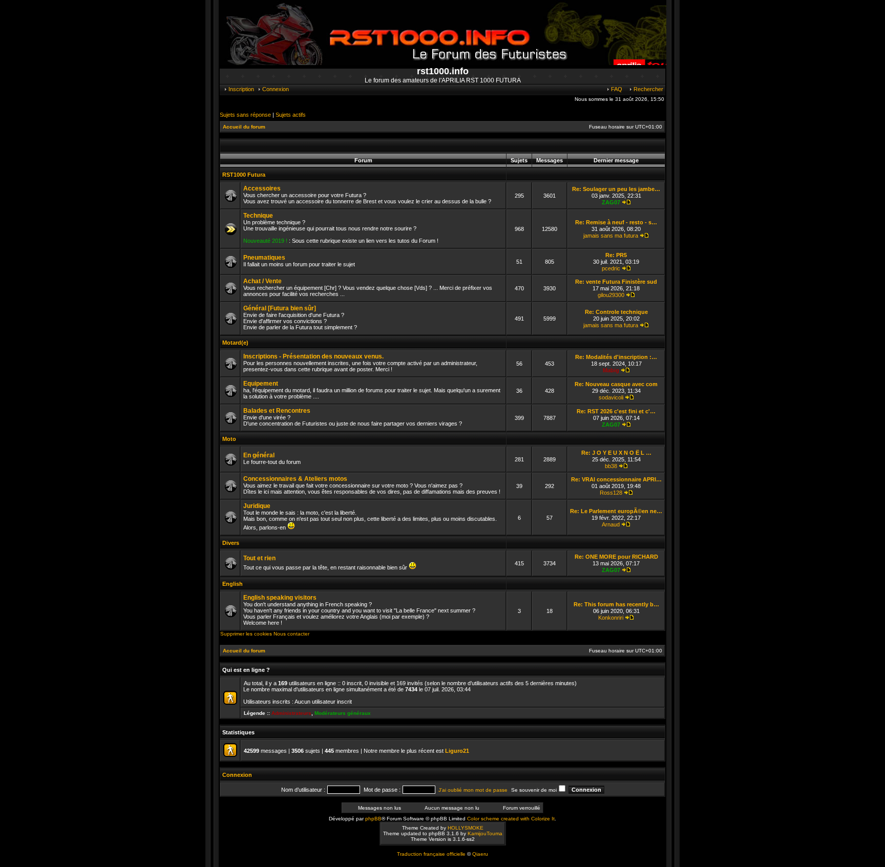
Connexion (275, 89)
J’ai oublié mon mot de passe (473, 790)
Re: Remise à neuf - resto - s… (616, 222)
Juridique (256, 506)
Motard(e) (235, 343)
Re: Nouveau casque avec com (616, 384)
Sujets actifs (291, 115)
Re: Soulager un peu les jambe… (616, 189)
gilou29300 (611, 295)
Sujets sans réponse (245, 115)
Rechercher (647, 89)
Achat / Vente (262, 281)
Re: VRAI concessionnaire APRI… (616, 479)
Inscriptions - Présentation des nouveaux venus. (313, 356)
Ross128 (611, 493)
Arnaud (611, 524)
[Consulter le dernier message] (626, 202)
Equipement (260, 383)
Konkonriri (610, 618)
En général (259, 455)
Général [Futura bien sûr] (279, 308)
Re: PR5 (616, 255)
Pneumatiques (264, 257)
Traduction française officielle (431, 854)
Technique (258, 215)
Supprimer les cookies (246, 634)
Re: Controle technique (616, 312)
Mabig (611, 370)
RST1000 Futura (243, 175)
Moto (229, 439)
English (232, 584)
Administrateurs (291, 713)
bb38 (611, 466)
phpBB (373, 818)
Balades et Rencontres (276, 410)
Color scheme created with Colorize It (511, 818)
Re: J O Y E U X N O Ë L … (616, 453)
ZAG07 (611, 202)
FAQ (615, 89)
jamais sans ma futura (610, 235)
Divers (230, 543)
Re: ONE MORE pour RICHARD (616, 557)
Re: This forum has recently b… (616, 604)
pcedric (611, 268)
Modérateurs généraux (342, 713)
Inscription (240, 89)
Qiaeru (480, 854)
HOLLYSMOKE (465, 828)
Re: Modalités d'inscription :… (616, 357)
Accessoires (262, 188)
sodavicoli (611, 397)
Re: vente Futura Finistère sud (616, 282)
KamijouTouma (485, 833)
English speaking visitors (280, 597)
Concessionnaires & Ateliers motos (295, 478)
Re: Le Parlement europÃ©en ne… (616, 511)
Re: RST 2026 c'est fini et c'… (616, 411)
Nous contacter (291, 634)
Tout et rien (259, 558)
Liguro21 (457, 751)
